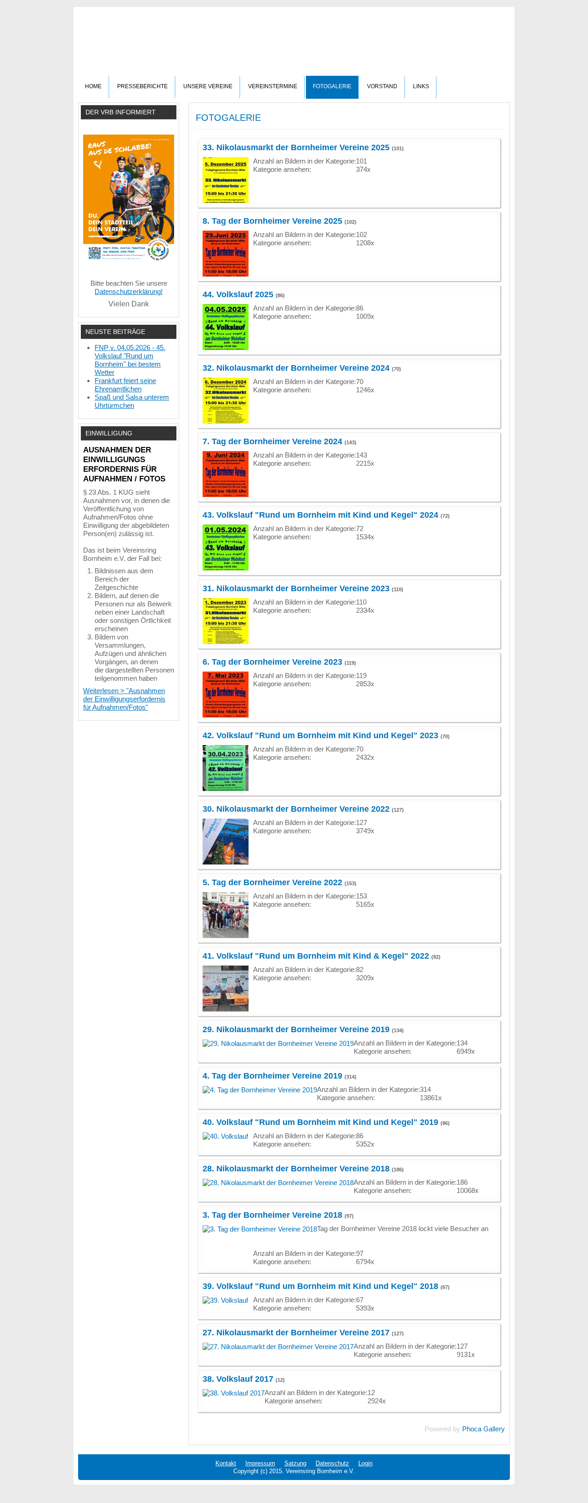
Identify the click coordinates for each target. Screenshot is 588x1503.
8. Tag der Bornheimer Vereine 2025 (272, 221)
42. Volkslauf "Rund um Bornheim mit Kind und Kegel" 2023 (320, 735)
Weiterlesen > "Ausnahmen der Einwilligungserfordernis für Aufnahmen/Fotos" (124, 699)
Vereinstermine (272, 86)
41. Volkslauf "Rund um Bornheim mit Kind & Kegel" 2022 (316, 956)
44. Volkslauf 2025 (238, 294)
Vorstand (382, 86)
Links (421, 86)
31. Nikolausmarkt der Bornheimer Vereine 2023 (296, 588)
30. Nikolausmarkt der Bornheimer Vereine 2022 (296, 809)
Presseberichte (142, 86)
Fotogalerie (332, 86)
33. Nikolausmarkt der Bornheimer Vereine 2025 (296, 147)
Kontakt (225, 1463)
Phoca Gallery (483, 1429)
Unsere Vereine (207, 86)
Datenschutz (332, 1463)
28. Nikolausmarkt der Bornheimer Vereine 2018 (296, 1168)
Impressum (260, 1463)
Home (93, 86)
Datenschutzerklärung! (129, 291)
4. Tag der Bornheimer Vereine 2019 (272, 1075)
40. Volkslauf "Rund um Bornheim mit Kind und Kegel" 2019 (320, 1122)
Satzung (295, 1463)
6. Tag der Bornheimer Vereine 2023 (272, 662)
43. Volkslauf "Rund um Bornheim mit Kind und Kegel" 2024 (320, 515)
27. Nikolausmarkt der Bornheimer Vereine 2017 (296, 1332)
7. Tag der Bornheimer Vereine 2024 (272, 441)
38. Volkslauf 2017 (238, 1379)
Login (365, 1463)
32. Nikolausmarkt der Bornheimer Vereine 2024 (296, 368)
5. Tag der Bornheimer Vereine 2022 (272, 882)
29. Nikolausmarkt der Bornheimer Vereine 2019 (296, 1029)
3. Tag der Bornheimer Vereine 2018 (272, 1215)
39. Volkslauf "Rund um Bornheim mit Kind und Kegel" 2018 (320, 1286)
